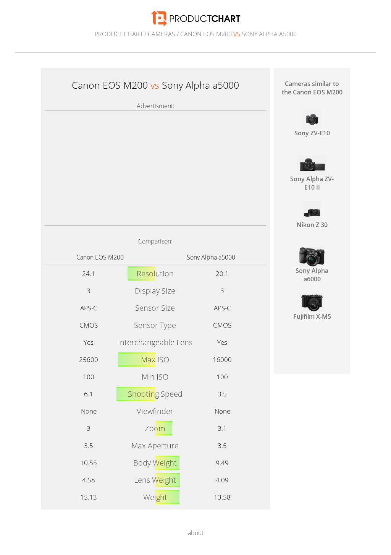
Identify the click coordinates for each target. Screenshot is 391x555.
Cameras (161, 34)
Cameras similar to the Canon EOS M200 (312, 88)
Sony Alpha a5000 (211, 257)
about (196, 533)
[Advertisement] (155, 167)
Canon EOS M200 (100, 257)
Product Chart (119, 34)
